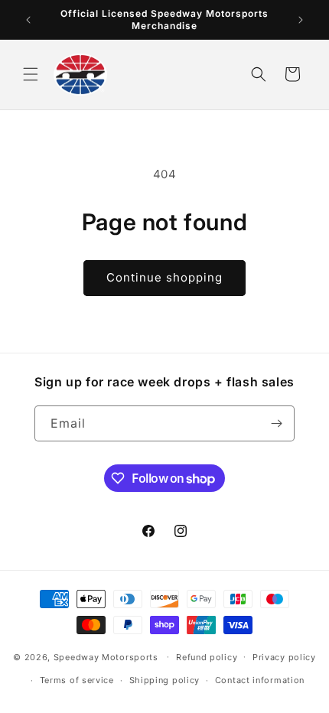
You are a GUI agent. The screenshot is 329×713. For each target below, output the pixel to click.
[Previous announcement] (28, 20)
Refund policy (206, 657)
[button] (30, 74)
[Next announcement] (301, 20)
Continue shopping (164, 277)
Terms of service (77, 680)
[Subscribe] (277, 423)
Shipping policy (164, 680)
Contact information (260, 680)
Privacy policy (284, 657)
